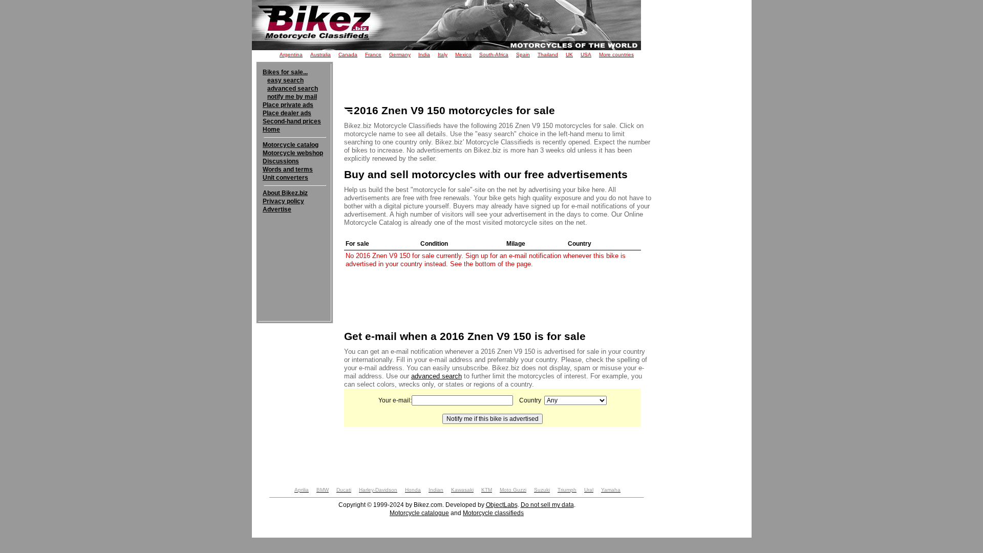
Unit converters (285, 177)
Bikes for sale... (285, 72)
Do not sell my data (547, 504)
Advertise (277, 209)
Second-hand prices (292, 121)
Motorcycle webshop (293, 153)
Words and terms (288, 169)
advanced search (292, 88)
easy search (285, 80)
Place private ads (288, 105)
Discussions (281, 161)
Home (271, 129)
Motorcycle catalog (290, 144)
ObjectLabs (502, 504)
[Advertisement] (295, 245)
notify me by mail (292, 96)
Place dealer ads (287, 113)
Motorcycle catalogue (419, 513)
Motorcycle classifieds (493, 513)
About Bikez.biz (285, 193)
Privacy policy (283, 201)
